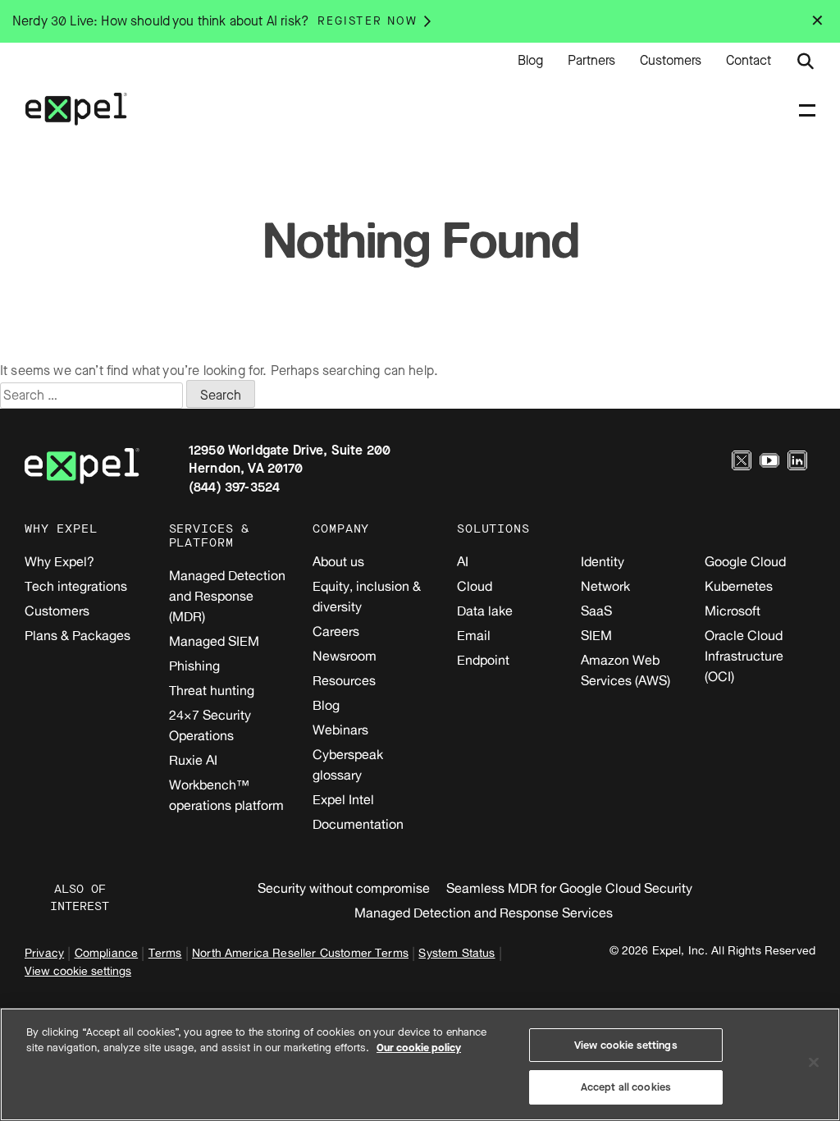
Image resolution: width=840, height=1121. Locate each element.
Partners (591, 61)
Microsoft (732, 610)
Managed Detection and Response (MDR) (227, 596)
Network (605, 586)
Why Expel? (59, 561)
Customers (670, 61)
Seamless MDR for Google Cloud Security (569, 888)
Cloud (474, 586)
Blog (530, 61)
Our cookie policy (419, 1048)
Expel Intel (343, 799)
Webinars (340, 729)
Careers (336, 631)
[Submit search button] (805, 61)
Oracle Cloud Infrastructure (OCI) (744, 655)
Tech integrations (76, 586)
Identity (602, 561)
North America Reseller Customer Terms (300, 952)
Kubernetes (739, 586)
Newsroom (345, 655)
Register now (367, 21)
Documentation (358, 824)
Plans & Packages (77, 635)
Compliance (107, 952)
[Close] (814, 1062)
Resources (344, 680)
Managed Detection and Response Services (483, 912)
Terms (165, 952)
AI (462, 561)
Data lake (485, 610)
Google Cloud (745, 561)
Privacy (44, 952)
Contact (748, 61)
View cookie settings (78, 970)
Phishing (194, 665)
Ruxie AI (193, 760)
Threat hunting (211, 690)
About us (338, 561)
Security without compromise (344, 888)
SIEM (596, 635)
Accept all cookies (626, 1087)
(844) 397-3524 (234, 487)
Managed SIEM (214, 641)
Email (474, 635)
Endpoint (483, 660)
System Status (456, 952)
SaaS (596, 610)
